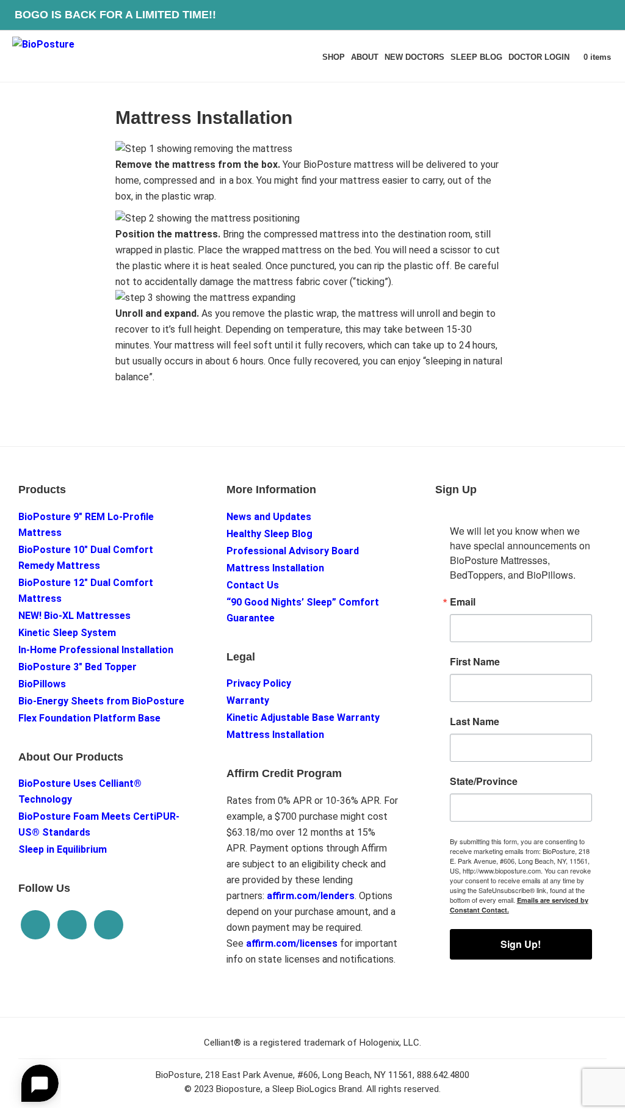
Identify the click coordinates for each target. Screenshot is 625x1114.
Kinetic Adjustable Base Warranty (303, 717)
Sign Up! (520, 944)
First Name (475, 662)
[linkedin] (35, 924)
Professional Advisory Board (292, 551)
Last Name (474, 721)
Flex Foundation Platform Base (89, 718)
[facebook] (108, 924)
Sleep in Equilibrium (62, 849)
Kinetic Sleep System (67, 632)
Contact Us (252, 585)
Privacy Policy (258, 683)
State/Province (484, 781)
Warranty (247, 700)
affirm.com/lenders (311, 896)
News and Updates (268, 517)
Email (462, 602)
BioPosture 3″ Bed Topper (77, 667)
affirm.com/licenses (292, 943)
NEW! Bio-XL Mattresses (74, 615)
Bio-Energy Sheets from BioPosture (101, 701)
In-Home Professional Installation (95, 650)
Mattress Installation (275, 568)
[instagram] (72, 924)
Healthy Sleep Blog (269, 534)
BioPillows (42, 684)
